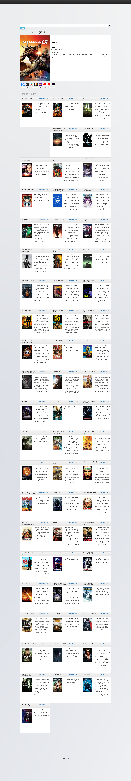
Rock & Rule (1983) (58, 98)
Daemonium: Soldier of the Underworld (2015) (28, 371)
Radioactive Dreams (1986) (88, 341)
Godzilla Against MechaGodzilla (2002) (89, 584)
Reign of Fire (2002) (27, 583)
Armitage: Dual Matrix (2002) (28, 190)
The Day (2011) (57, 613)
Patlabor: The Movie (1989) (88, 250)
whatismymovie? (27, 2)
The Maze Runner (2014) (29, 644)
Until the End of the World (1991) (88, 280)
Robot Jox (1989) (27, 310)
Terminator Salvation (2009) (28, 614)
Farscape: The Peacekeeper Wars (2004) (27, 675)
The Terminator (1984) (89, 644)
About (35, 2)
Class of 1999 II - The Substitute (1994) (28, 705)
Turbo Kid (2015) (57, 674)
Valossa (63, 756)
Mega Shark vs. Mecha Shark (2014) (58, 432)
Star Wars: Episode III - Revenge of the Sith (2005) (28, 342)
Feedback (41, 2)
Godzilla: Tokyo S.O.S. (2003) (58, 462)
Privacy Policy (66, 758)
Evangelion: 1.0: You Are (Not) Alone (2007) (59, 129)
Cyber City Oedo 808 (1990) (58, 159)
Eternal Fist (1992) (58, 341)
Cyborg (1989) (56, 401)
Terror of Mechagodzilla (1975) (89, 493)
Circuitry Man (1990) (58, 280)
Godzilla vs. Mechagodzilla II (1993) (28, 493)
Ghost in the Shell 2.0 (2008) (58, 220)
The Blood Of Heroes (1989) (88, 523)
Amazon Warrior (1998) (89, 371)
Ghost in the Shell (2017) (59, 644)
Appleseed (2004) (27, 98)
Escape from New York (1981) (89, 311)
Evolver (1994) (57, 522)
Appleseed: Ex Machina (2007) (59, 250)
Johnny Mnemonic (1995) (90, 462)
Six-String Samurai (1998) (27, 553)
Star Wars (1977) (26, 462)
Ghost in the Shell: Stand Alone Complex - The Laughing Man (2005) (59, 190)
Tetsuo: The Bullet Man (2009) (89, 614)
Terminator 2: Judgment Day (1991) (89, 402)
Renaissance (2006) (88, 128)
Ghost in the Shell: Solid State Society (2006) (89, 190)
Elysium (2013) (57, 371)
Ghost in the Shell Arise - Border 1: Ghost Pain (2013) (89, 221)
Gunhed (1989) (26, 401)
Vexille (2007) (26, 219)
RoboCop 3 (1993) (88, 553)
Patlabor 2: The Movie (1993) (28, 280)
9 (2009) (85, 98)
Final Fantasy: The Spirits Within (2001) (29, 159)
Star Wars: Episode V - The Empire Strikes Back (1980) (59, 584)
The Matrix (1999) (57, 492)
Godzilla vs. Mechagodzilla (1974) (28, 523)
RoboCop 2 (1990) (58, 553)
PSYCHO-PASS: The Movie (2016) (27, 250)
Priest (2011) (86, 674)
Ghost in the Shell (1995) (90, 159)
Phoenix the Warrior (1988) (88, 432)
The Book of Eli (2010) (28, 432)
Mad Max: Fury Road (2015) (58, 311)
